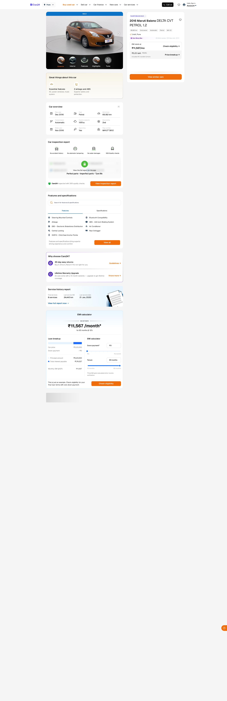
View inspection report (105, 183)
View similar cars (156, 77)
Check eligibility (106, 383)
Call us (169, 4)
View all (107, 242)
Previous (50, 33)
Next (118, 33)
